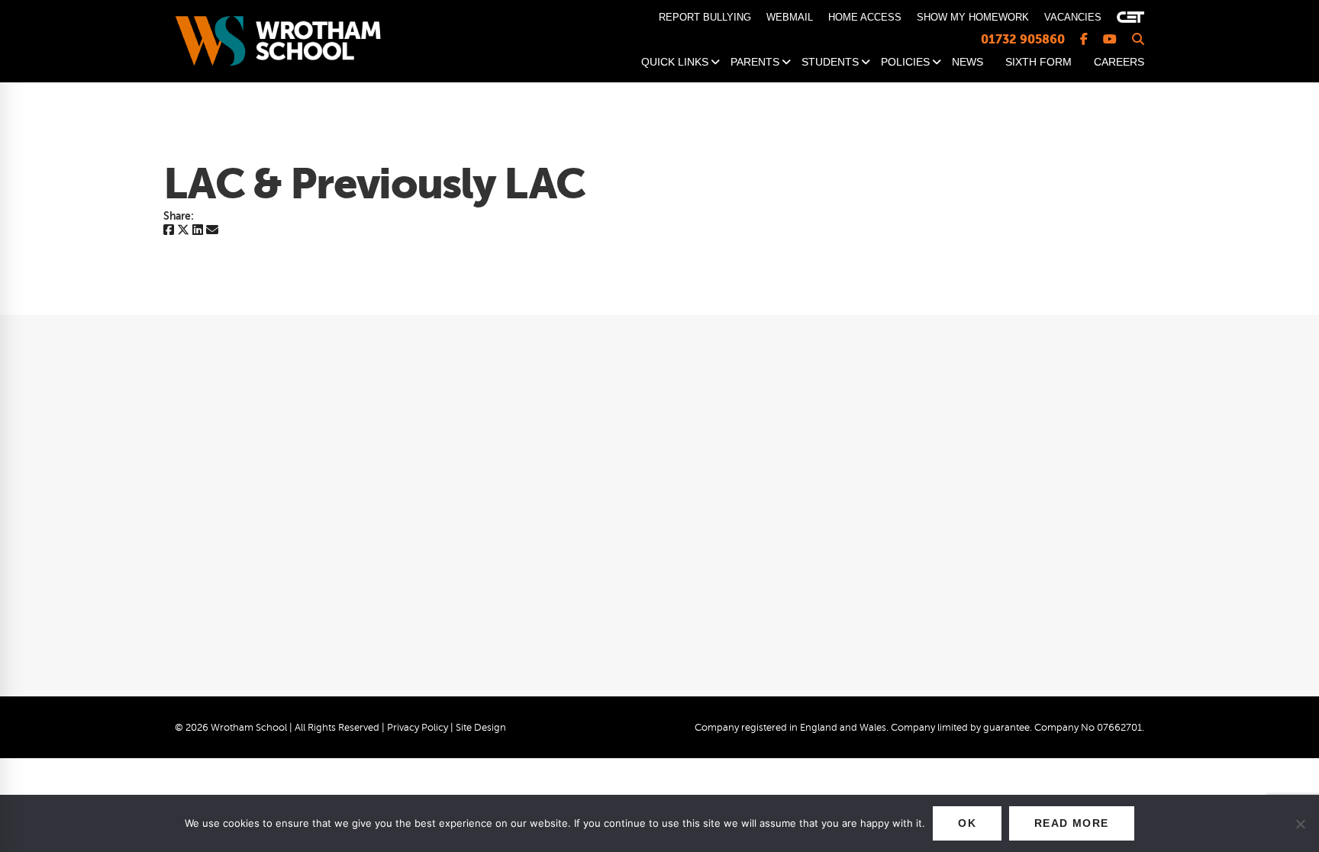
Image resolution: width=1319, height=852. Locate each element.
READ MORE (1071, 823)
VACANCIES (1072, 17)
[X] (183, 231)
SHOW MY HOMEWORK (973, 17)
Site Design (481, 727)
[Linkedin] (197, 231)
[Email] (212, 231)
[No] (1300, 823)
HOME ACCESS (864, 17)
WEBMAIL (789, 17)
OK (967, 823)
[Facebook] (168, 231)
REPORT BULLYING (705, 17)
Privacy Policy (417, 727)
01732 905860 (1023, 39)
